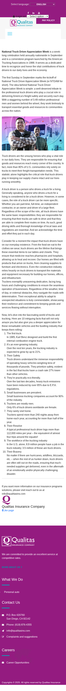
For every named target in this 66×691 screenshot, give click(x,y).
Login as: (21, 16)
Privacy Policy (42, 689)
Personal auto (11, 592)
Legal (57, 689)
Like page (8, 510)
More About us (11, 567)
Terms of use (24, 689)
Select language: (20, 4)
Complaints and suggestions (21, 636)
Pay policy (48, 20)
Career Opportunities (17, 662)
